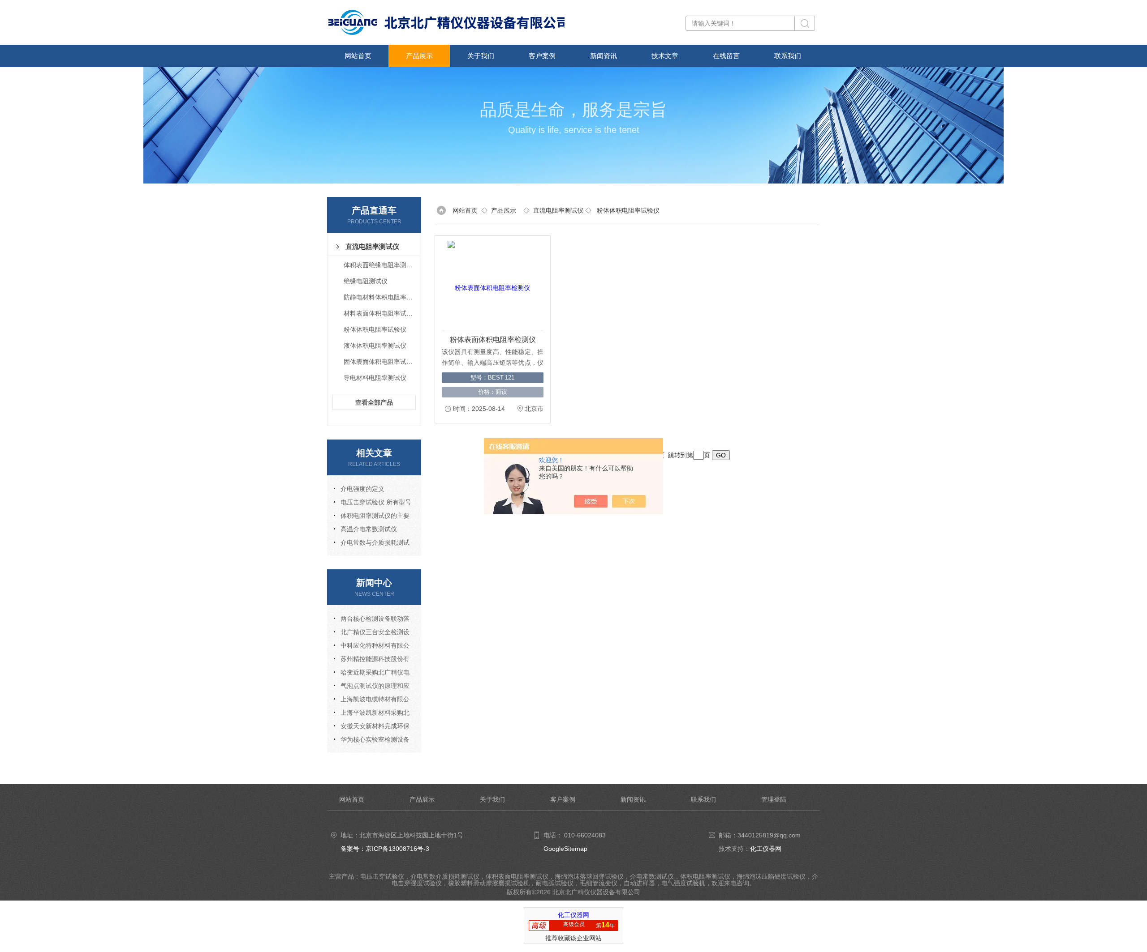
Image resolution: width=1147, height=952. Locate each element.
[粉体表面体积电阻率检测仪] (489, 282)
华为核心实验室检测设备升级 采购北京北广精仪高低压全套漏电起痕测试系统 (372, 741)
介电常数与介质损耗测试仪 (372, 544)
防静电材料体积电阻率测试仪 (382, 297)
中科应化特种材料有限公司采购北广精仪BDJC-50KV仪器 (372, 647)
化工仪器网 (765, 848)
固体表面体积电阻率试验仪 (381, 361)
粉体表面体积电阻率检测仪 (493, 339)
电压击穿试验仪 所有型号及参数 (372, 504)
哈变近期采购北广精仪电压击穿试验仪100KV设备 (372, 674)
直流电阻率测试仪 (372, 246)
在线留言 (726, 56)
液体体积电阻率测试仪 (375, 345)
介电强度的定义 (362, 488)
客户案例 (542, 56)
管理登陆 (773, 799)
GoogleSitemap (565, 848)
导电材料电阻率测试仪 (375, 377)
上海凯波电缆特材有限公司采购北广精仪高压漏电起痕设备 (372, 701)
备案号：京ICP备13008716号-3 (385, 848)
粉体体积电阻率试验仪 (375, 329)
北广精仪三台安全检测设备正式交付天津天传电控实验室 (372, 633)
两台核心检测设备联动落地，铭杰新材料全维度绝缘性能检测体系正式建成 (372, 620)
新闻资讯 (603, 56)
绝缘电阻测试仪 (366, 281)
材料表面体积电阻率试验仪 (381, 313)
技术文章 (664, 56)
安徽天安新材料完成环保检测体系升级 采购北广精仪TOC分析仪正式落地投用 (372, 727)
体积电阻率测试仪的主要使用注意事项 (372, 517)
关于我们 (480, 56)
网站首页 (358, 56)
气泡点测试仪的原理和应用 (372, 687)
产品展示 (419, 56)
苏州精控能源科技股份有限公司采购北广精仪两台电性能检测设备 (372, 660)
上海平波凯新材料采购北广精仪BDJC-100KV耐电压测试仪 (372, 714)
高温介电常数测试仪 (369, 529)
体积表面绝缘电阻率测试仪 (381, 265)
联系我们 (787, 56)
